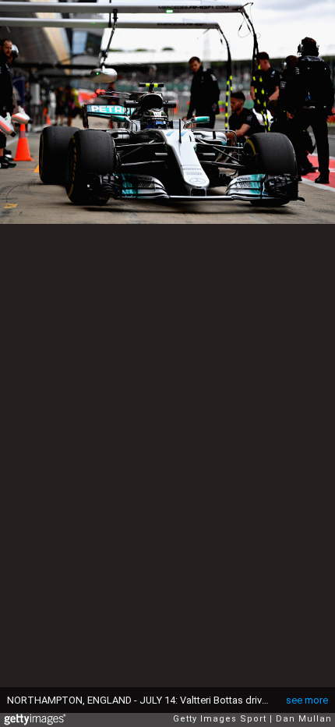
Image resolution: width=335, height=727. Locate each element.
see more (307, 700)
